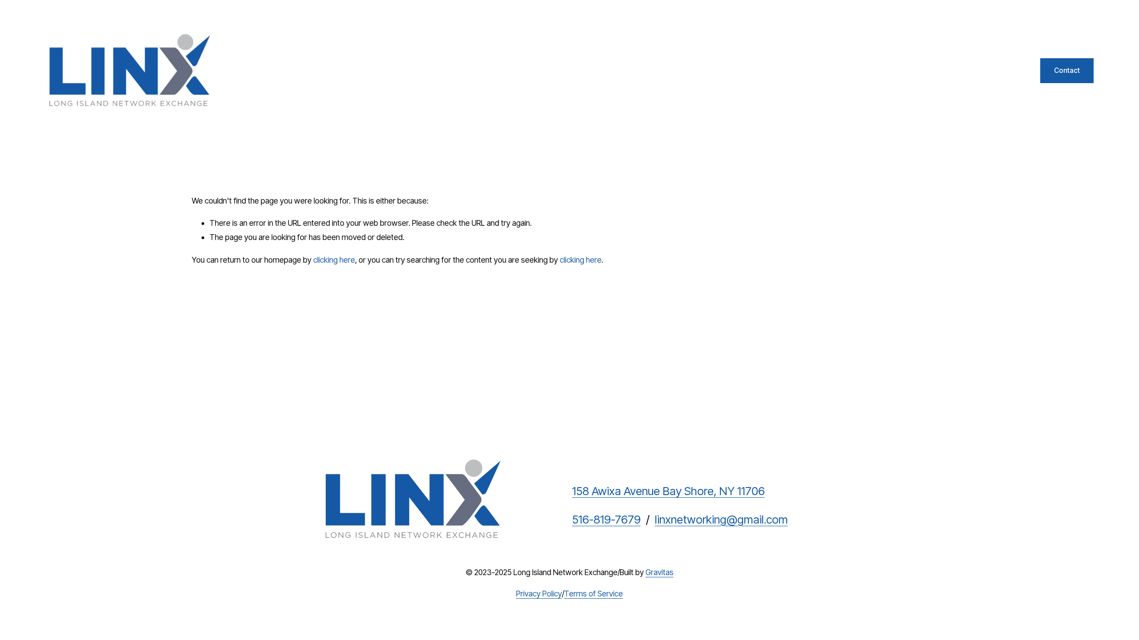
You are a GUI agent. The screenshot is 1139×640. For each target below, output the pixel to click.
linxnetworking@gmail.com (721, 519)
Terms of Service (593, 593)
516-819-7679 (606, 519)
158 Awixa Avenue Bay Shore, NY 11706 (668, 491)
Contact (1067, 70)
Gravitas (660, 572)
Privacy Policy (539, 593)
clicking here (334, 259)
